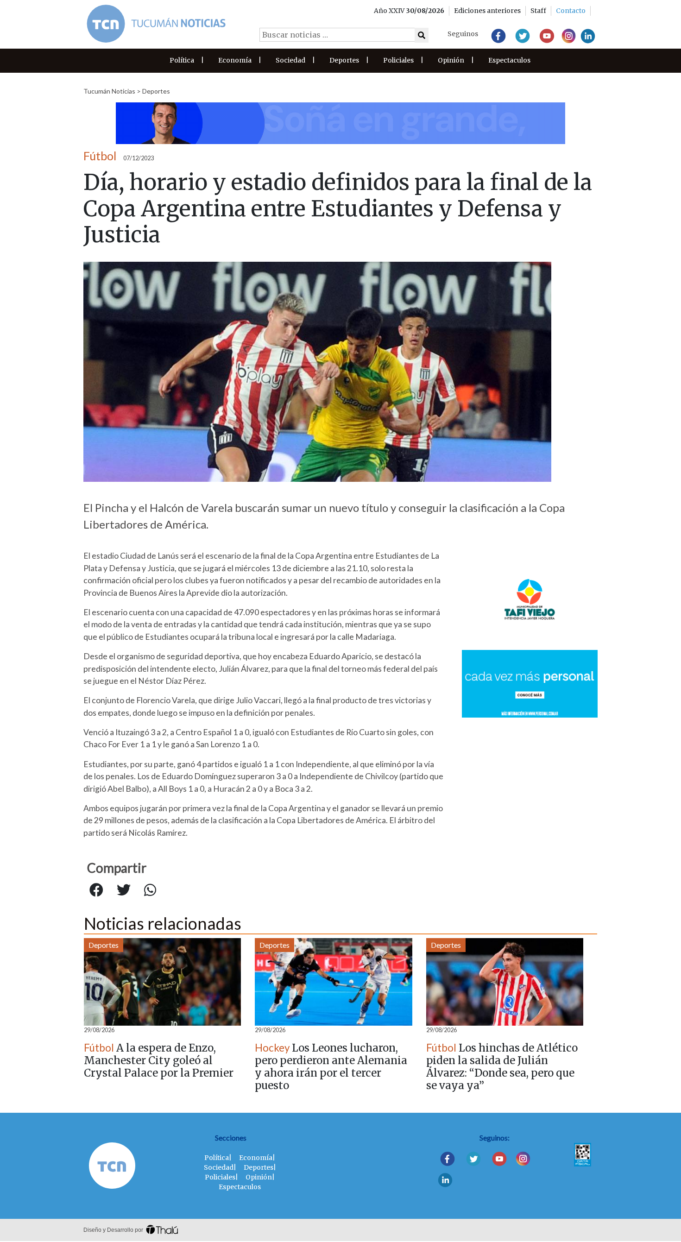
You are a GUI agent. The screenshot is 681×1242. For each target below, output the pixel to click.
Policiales (398, 60)
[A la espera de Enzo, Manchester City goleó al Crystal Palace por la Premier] (162, 982)
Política (182, 60)
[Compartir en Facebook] (96, 890)
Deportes (344, 60)
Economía (235, 60)
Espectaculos (509, 60)
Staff (538, 10)
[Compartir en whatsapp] (150, 890)
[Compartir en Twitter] (124, 890)
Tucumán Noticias (109, 91)
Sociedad (290, 60)
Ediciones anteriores (487, 10)
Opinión (451, 60)
